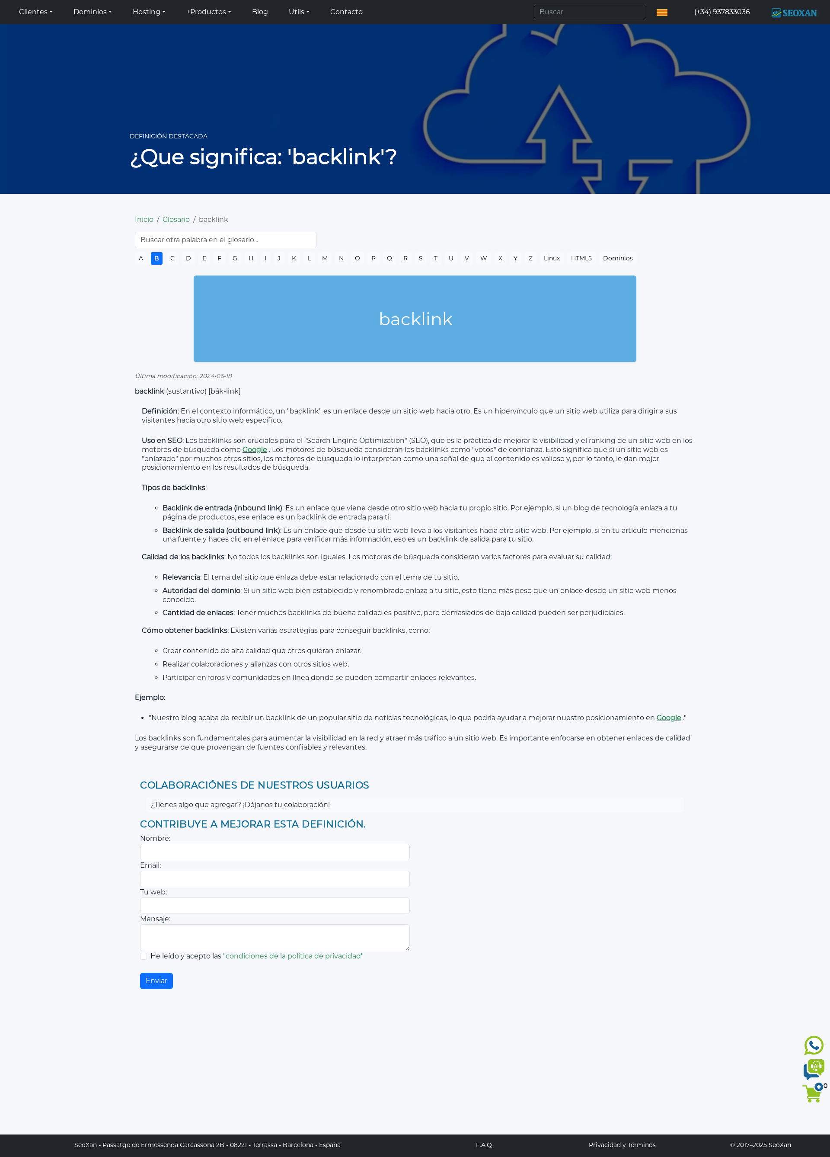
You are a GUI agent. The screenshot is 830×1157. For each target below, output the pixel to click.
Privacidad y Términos (622, 1145)
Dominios (618, 258)
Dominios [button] (90, 12)
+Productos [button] (206, 12)
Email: (150, 865)
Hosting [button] (146, 12)
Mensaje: (155, 919)
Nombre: (155, 838)
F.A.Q (484, 1145)
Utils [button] (296, 12)
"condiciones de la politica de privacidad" (293, 956)
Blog (260, 12)
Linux (552, 258)
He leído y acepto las (257, 956)
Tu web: (153, 892)
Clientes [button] (33, 12)
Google (255, 449)
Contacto (346, 12)
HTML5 (581, 258)
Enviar (156, 981)
